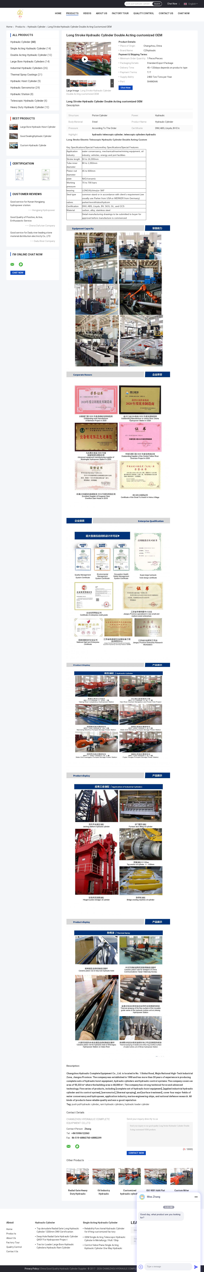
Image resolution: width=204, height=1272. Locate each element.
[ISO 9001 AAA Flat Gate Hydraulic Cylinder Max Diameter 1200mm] (155, 1176)
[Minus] (196, 1197)
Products (72, 13)
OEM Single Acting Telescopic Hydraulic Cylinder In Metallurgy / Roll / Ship (104, 1239)
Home (58, 13)
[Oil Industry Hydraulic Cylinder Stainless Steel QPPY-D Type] (103, 1176)
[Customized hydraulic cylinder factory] (129, 1176)
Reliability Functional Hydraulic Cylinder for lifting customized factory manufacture (104, 1230)
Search (157, 4)
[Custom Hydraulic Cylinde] (13, 145)
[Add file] (141, 1266)
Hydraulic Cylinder (37, 26)
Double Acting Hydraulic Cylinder (28, 55)
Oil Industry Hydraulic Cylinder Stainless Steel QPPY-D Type (104, 1192)
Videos (87, 13)
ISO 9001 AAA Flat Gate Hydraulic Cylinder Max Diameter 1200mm (155, 1192)
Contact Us (166, 13)
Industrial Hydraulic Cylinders (26, 68)
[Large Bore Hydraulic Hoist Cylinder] (13, 127)
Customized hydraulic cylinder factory (129, 1192)
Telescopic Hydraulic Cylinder (27, 100)
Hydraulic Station (20, 94)
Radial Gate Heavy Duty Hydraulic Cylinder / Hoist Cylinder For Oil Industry (77, 1192)
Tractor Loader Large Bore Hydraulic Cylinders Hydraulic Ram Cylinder (55, 1246)
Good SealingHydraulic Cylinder (35, 136)
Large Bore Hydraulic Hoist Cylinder (38, 127)
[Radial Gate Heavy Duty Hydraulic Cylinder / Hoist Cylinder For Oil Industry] (77, 1176)
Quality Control (143, 13)
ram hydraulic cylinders (112, 1104)
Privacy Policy (32, 1268)
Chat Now (172, 3)
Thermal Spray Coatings (23, 74)
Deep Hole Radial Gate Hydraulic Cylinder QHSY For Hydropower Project (57, 1238)
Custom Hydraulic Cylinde (33, 145)
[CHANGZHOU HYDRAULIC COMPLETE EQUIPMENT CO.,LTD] (27, 14)
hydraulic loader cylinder (137, 1104)
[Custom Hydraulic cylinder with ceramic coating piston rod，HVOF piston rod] (84, 59)
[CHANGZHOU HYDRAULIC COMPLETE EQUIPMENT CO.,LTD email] (14, 264)
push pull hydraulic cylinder (85, 1104)
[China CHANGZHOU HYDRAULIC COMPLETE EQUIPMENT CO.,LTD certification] (19, 175)
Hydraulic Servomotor (22, 87)
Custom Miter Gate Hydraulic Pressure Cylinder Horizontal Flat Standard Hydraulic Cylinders (181, 1192)
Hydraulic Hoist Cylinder (23, 81)
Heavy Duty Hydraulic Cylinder (27, 107)
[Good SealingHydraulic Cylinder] (13, 136)
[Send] (196, 1266)
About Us (101, 13)
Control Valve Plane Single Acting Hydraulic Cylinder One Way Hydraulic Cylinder (103, 1247)
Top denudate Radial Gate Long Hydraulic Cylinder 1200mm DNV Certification (58, 1230)
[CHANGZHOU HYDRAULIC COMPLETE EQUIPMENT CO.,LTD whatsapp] (23, 264)
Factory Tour (120, 13)
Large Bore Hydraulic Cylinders (27, 61)
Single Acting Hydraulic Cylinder (28, 48)
